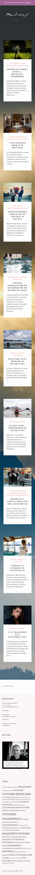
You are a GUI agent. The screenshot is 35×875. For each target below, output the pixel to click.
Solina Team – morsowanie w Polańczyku (17, 427)
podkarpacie (15, 845)
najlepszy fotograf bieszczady (14, 837)
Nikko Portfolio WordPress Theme (12, 871)
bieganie (16, 787)
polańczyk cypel (26, 848)
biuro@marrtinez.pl (12, 707)
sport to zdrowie (17, 858)
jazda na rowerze (23, 825)
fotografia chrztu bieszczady (22, 799)
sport (10, 858)
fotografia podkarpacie (18, 805)
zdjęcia (15, 861)
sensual (21, 628)
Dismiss (28, 2)
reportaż (24, 208)
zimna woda (10, 863)
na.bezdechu (6, 714)
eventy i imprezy (17, 353)
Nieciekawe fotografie (9, 716)
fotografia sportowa (17, 277)
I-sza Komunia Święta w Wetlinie (17, 145)
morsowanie (26, 828)
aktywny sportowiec (8, 787)
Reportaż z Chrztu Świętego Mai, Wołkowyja (17, 501)
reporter (6, 855)
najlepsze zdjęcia (13, 830)
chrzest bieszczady (7, 790)
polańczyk (18, 848)
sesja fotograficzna (21, 855)
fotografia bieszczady (24, 797)
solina (5, 858)
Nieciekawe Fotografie (9, 723)
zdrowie (4, 863)
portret (14, 628)
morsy (4, 830)
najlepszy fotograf (16, 833)
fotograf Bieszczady (16, 794)
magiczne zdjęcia (9, 828)
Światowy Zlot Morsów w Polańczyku (17, 361)
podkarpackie (7, 848)
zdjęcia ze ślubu (24, 861)
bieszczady (25, 787)
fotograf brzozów (9, 797)
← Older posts (7, 686)
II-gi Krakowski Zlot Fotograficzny (17, 634)
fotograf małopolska (16, 810)
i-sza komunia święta (17, 137)
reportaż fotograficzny (17, 65)
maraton (18, 828)
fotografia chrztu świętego (10, 802)
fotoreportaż (10, 825)
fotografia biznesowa (8, 799)
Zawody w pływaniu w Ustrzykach (17, 568)
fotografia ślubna (17, 63)
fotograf (18, 790)
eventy (13, 422)
